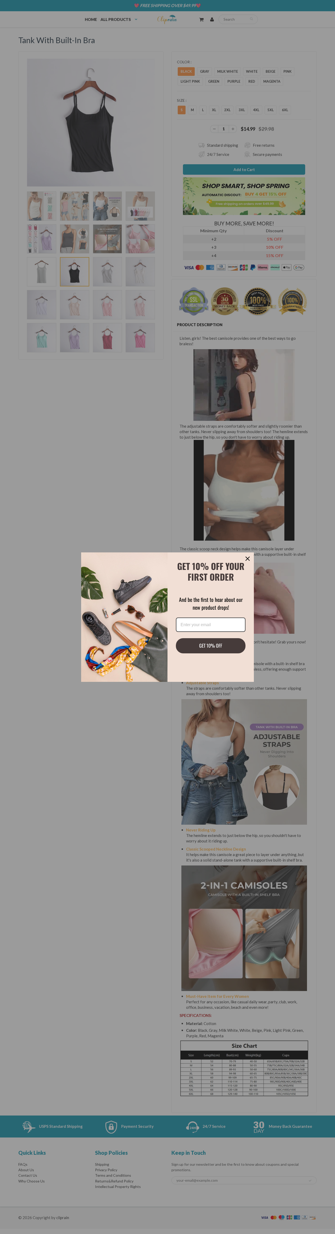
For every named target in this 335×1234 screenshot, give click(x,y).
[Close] (247, 558)
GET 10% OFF (210, 645)
